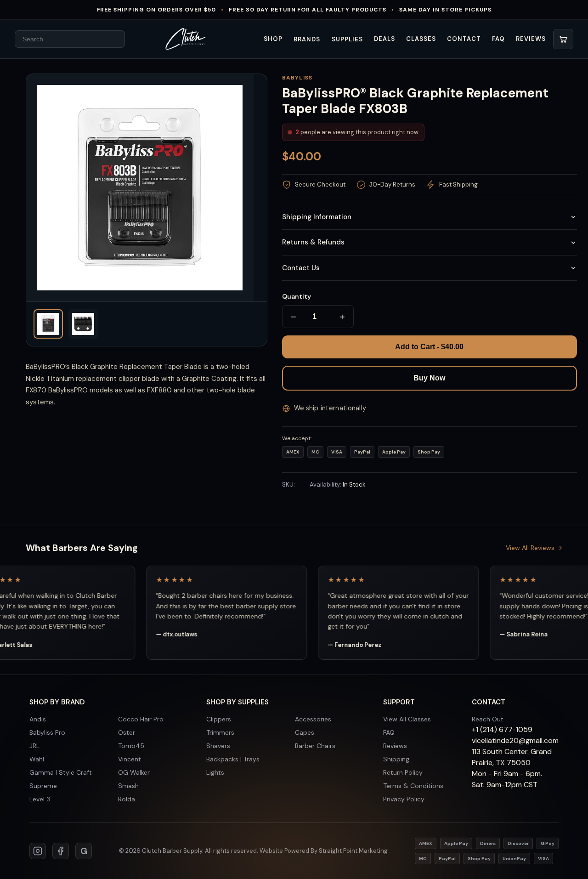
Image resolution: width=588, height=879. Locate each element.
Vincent (129, 759)
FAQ (498, 39)
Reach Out (487, 719)
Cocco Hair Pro (141, 719)
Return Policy (403, 772)
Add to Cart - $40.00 (429, 347)
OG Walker (134, 772)
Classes (421, 39)
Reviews (531, 39)
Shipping (396, 759)
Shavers (218, 746)
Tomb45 (131, 746)
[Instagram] (37, 851)
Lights (215, 772)
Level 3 (39, 799)
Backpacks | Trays (233, 759)
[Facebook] (60, 851)
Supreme (43, 786)
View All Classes (407, 719)
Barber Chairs (315, 746)
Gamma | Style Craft (60, 772)
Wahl (36, 759)
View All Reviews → (534, 548)
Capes (304, 732)
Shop (273, 39)
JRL (34, 746)
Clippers (218, 719)
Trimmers (220, 732)
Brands (307, 39)
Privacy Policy (403, 799)
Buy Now (429, 378)
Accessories (313, 719)
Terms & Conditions (413, 786)
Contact (464, 39)
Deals (384, 39)
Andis (37, 719)
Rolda (126, 799)
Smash (128, 786)
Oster (126, 732)
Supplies (347, 39)
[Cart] (563, 39)
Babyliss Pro (47, 732)
